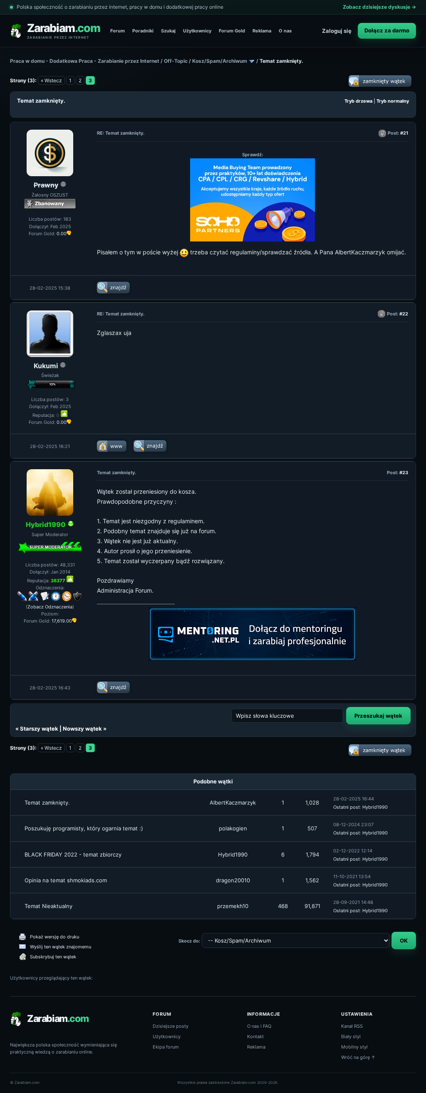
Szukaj (168, 31)
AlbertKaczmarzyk (233, 802)
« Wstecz (51, 80)
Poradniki (143, 31)
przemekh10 (232, 906)
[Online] (70, 525)
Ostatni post (346, 807)
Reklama (262, 31)
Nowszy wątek (82, 728)
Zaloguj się (337, 30)
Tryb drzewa (358, 101)
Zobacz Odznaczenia (49, 607)
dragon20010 (233, 880)
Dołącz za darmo (386, 30)
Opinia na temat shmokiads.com (66, 880)
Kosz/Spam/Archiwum (219, 61)
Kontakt (255, 1036)
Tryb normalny (392, 101)
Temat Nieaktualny (48, 906)
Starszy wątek (39, 728)
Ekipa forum (166, 1047)
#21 (404, 133)
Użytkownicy (197, 31)
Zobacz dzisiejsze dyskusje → (379, 7)
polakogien (233, 828)
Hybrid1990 (375, 807)
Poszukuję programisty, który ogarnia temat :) (84, 828)
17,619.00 (62, 621)
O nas (285, 31)
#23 (403, 472)
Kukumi (46, 366)
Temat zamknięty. (47, 802)
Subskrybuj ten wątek (53, 957)
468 (283, 906)
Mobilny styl (354, 1047)
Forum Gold (232, 31)
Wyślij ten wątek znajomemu (60, 947)
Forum (117, 31)
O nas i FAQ (259, 1026)
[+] (64, 413)
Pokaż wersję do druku (54, 937)
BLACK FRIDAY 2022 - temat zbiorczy (73, 854)
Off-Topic (176, 61)
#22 (403, 314)
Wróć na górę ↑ (358, 1057)
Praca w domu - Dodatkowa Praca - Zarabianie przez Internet (84, 61)
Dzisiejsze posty (170, 1026)
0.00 (62, 233)
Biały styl (351, 1036)
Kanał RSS (352, 1026)
